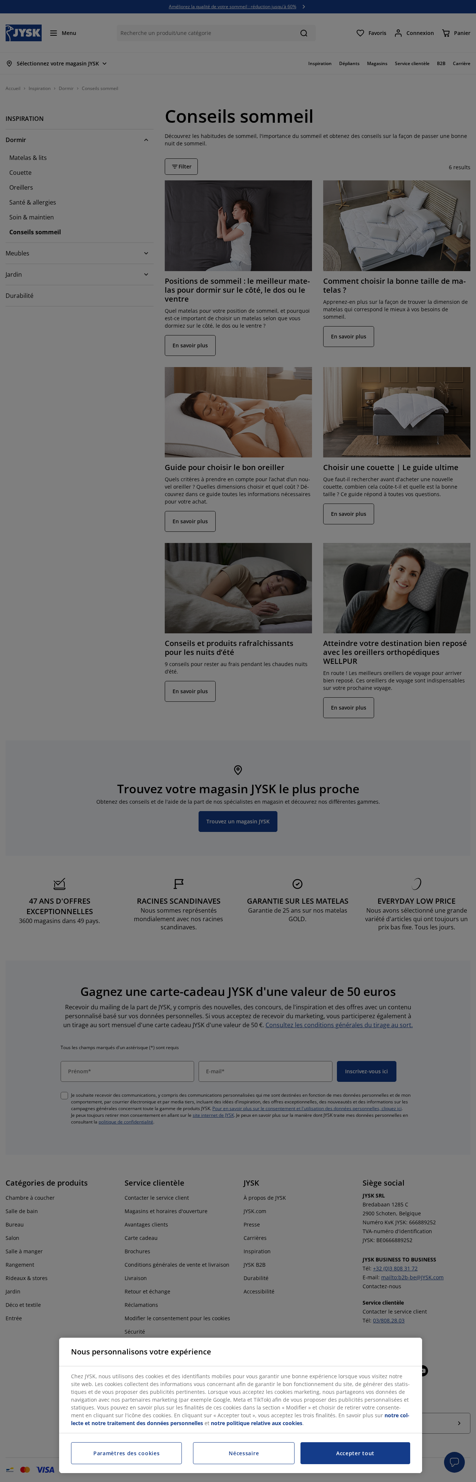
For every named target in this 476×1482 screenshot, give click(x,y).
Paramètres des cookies (126, 1453)
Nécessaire (244, 1453)
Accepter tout (355, 1453)
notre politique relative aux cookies (256, 1423)
